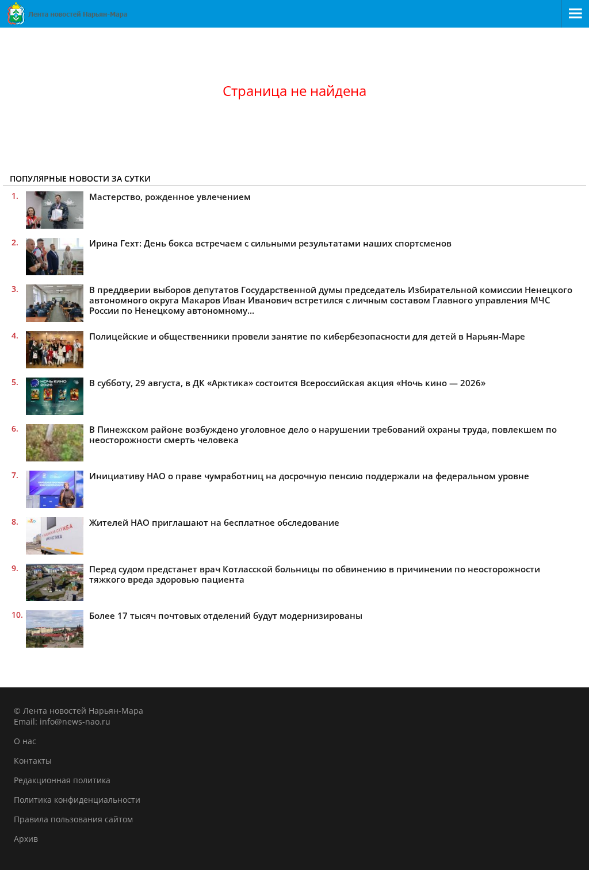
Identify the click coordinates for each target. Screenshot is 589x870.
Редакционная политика (62, 780)
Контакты (33, 760)
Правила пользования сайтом (73, 819)
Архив (26, 838)
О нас (25, 741)
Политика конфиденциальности (77, 799)
